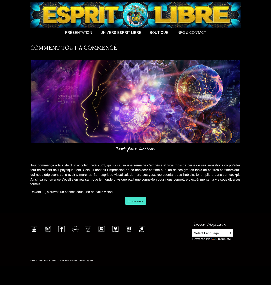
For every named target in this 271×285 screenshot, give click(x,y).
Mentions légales (86, 260)
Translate (224, 238)
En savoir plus (135, 200)
